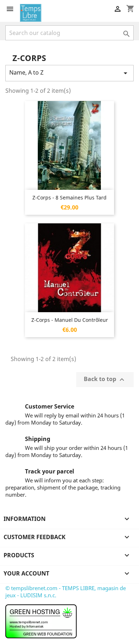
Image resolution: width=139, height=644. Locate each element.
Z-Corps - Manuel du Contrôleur (69, 319)
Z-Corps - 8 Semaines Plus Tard (69, 197)
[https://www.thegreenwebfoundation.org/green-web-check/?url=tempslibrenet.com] (41, 621)
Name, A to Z (69, 73)
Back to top (105, 379)
